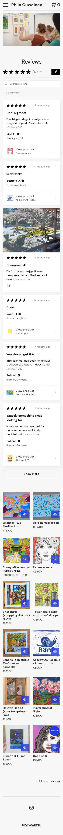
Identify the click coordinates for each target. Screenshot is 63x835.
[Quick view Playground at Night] (55, 699)
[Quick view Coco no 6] (55, 747)
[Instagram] (31, 808)
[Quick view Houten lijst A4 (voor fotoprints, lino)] (25, 699)
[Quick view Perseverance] (55, 559)
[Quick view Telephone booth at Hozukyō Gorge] (55, 603)
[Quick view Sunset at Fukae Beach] (25, 747)
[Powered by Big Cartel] (31, 825)
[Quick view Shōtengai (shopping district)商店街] (25, 603)
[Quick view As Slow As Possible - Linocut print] (55, 651)
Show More (15, 127)
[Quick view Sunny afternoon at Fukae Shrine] (25, 559)
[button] (41, 72)
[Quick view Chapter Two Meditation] (25, 514)
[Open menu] (5, 5)
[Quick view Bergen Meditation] (55, 514)
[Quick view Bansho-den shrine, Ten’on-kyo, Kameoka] (25, 651)
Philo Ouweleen (26, 5)
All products (47, 781)
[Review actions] (55, 105)
